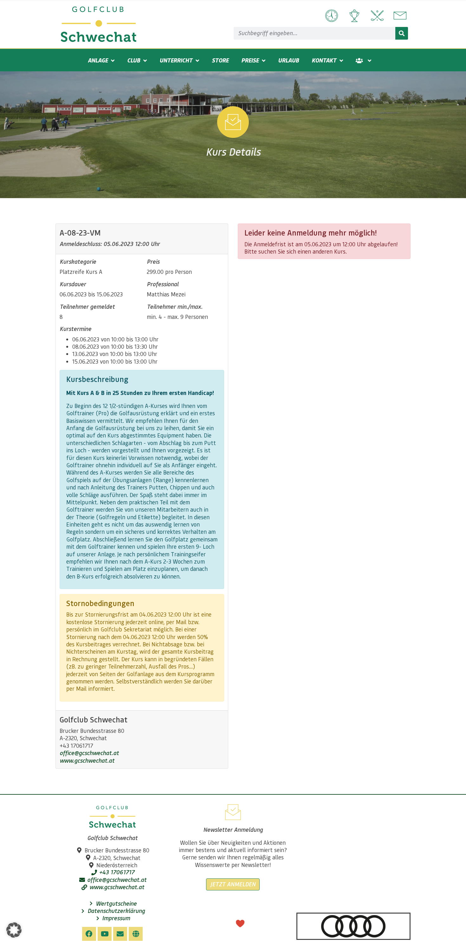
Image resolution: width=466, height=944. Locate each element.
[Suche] (401, 33)
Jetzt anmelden (233, 884)
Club (133, 60)
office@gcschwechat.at (89, 753)
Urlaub (288, 60)
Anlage (98, 60)
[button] (14, 930)
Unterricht (175, 60)
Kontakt (324, 60)
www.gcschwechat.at (87, 760)
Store (220, 60)
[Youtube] (105, 934)
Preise (250, 60)
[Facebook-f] (89, 934)
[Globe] (136, 934)
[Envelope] (120, 934)
